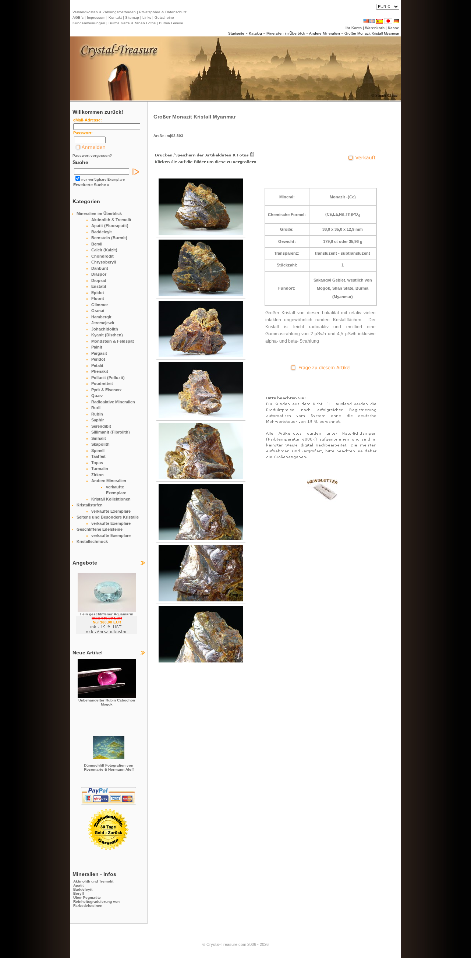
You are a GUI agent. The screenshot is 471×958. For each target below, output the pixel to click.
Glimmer (99, 305)
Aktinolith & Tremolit (111, 220)
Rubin (97, 414)
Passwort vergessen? (92, 155)
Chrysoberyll (103, 262)
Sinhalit (98, 438)
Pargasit (99, 353)
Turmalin (99, 468)
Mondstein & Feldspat (112, 341)
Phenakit (99, 371)
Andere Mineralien (324, 33)
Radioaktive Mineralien (113, 402)
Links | (147, 17)
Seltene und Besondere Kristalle (108, 517)
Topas (97, 462)
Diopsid (98, 280)
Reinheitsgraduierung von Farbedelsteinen (96, 903)
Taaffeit (98, 456)
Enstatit (98, 286)
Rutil (95, 408)
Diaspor (98, 274)
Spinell (98, 450)
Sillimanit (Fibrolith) (110, 432)
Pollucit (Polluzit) (108, 377)
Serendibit (101, 426)
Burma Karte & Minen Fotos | (132, 23)
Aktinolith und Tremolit (93, 881)
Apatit (78, 885)
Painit (96, 347)
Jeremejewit (102, 323)
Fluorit (97, 298)
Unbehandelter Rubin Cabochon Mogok (106, 702)
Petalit (97, 365)
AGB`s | (79, 17)
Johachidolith (104, 329)
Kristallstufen (90, 505)
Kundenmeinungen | (89, 23)
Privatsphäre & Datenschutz (162, 12)
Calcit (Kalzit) (104, 250)
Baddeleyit (101, 232)
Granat (98, 310)
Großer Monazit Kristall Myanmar (371, 33)
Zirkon (97, 475)
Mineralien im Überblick (285, 33)
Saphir (97, 420)
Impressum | (96, 17)
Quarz (97, 395)
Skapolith (100, 444)
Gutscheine (163, 17)
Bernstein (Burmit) (109, 238)
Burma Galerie (171, 23)
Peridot (98, 359)
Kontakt (115, 17)
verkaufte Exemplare (111, 511)
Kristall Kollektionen (111, 499)
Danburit (99, 268)
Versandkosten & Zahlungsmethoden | (105, 12)
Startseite (236, 33)
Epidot (97, 292)
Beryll (96, 244)
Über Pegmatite (87, 897)
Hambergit (101, 317)
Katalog (255, 33)
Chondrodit (102, 256)
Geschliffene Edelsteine (100, 529)
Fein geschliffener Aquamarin (106, 614)
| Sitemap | (132, 17)
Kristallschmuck (92, 541)
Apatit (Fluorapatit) (109, 225)
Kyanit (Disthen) (107, 335)
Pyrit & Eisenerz (106, 390)
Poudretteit (102, 383)
